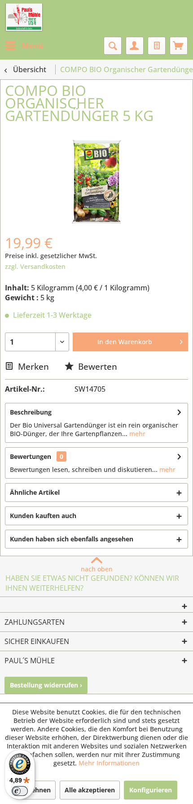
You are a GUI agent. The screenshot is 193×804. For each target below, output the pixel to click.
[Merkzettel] (157, 46)
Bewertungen (30, 456)
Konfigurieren (150, 790)
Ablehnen (36, 790)
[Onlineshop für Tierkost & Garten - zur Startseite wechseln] (24, 18)
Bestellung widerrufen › (46, 685)
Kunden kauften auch (43, 515)
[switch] (20, 791)
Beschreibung (31, 412)
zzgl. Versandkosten (35, 266)
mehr (136, 433)
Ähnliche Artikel (35, 492)
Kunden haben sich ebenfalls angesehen (71, 539)
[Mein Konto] (135, 46)
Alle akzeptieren (90, 790)
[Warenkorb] (179, 46)
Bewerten (96, 366)
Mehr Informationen (109, 763)
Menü (32, 45)
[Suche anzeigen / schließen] (113, 46)
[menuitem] (24, 46)
